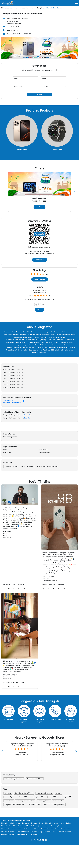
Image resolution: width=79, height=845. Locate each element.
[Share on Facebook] (4, 588)
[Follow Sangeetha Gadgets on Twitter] (35, 840)
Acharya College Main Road (14, 779)
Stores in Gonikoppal (64, 831)
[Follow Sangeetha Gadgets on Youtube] (43, 840)
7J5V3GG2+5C (8, 400)
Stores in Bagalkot (7, 823)
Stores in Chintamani (8, 829)
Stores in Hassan (21, 834)
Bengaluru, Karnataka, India (12, 402)
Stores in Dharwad (7, 831)
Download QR (39, 259)
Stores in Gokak (49, 831)
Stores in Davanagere (62, 829)
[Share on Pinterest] (14, 588)
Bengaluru (27, 418)
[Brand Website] (46, 840)
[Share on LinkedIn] (9, 588)
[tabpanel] (39, 48)
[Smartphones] (22, 131)
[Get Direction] (24, 401)
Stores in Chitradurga (25, 829)
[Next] (76, 135)
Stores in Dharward (22, 831)
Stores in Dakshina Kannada (43, 829)
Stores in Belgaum (51, 823)
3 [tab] (41, 56)
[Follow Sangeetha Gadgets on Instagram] (38, 840)
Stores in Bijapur (18, 826)
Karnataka (27, 415)
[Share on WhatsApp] (24, 588)
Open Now (27, 34)
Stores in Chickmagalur (52, 826)
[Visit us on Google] (41, 840)
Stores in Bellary (65, 823)
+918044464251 (12, 30)
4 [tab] (44, 56)
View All (39, 309)
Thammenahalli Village (34, 779)
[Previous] (2, 135)
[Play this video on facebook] (19, 495)
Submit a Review (39, 279)
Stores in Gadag (36, 831)
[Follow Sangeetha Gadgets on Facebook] (32, 840)
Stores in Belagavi (37, 823)
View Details (39, 207)
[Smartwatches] (57, 131)
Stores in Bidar (6, 826)
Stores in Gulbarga (7, 834)
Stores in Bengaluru (22, 823)
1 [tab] (35, 56)
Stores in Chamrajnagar (34, 826)
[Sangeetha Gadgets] (8, 3)
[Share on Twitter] (19, 588)
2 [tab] (38, 56)
